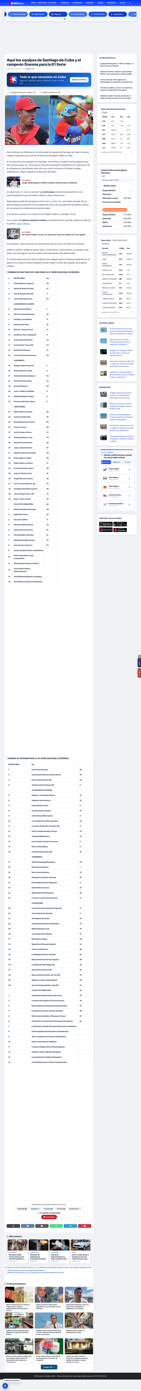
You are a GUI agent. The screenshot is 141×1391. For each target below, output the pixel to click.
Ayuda (122, 3)
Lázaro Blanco (23, 223)
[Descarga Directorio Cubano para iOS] (106, 525)
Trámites (64, 3)
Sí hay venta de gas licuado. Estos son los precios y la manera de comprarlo (48, 1358)
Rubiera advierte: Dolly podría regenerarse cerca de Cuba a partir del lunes (48, 1306)
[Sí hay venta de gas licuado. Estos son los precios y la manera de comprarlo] (49, 1346)
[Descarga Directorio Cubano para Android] (120, 525)
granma (76, 1267)
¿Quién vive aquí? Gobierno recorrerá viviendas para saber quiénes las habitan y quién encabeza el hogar (77, 1359)
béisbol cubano (63, 1267)
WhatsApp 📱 (22, 1209)
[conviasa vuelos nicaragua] (104, 416)
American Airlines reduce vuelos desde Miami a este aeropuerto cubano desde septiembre (116, 73)
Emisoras (111, 3)
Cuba (71, 1267)
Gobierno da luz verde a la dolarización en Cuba (75, 1331)
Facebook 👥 (48, 1209)
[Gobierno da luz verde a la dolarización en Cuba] (79, 1321)
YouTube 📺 (61, 1209)
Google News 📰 (75, 1209)
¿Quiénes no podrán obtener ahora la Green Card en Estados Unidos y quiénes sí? (122, 374)
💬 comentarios (49, 1217)
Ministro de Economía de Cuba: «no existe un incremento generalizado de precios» (35, 1272)
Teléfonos (42, 3)
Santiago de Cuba (86, 1267)
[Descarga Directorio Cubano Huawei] (120, 531)
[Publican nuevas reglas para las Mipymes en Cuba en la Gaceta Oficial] (19, 1321)
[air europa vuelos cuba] (104, 330)
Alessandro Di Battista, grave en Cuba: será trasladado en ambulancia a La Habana (77, 1306)
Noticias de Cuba (20, 1267)
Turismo (89, 3)
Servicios (77, 3)
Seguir (118, 462)
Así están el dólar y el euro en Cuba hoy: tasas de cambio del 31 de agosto (116, 89)
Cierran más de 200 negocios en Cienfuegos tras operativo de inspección (116, 81)
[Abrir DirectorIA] (5, 1386)
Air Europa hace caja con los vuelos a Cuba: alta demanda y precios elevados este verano (121, 331)
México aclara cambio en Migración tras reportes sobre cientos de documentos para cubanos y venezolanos (19, 1359)
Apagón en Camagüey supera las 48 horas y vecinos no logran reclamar (121, 352)
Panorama (30, 1267)
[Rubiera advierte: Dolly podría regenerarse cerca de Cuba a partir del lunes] (49, 1295)
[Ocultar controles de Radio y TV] (139, 656)
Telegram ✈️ (35, 1209)
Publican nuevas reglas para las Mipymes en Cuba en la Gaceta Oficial (17, 1332)
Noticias (52, 3)
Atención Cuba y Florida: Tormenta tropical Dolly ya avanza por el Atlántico (120, 342)
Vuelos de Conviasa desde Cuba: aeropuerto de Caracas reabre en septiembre (121, 417)
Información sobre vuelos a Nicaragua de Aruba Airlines (26, 1270)
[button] (139, 662)
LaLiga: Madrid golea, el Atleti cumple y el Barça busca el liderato (116, 64)
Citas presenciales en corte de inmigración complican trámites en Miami (122, 438)
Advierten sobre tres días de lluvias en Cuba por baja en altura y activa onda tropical (115, 97)
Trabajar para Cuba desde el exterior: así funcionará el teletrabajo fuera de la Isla (121, 395)
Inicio (33, 3)
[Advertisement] (70, 38)
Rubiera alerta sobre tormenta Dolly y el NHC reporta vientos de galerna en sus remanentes (48, 1332)
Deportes (10, 1267)
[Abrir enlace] (104, 340)
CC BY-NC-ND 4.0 (100, 1376)
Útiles (100, 3)
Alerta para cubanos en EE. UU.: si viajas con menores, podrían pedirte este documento (122, 363)
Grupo (128, 462)
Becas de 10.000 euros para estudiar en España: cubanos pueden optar (121, 406)
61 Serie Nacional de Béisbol (47, 1267)
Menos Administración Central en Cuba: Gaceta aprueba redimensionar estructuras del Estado (18, 1307)
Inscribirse (107, 462)
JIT (21, 192)
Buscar (130, 3)
